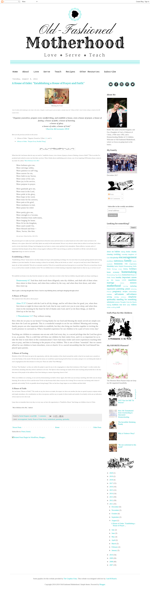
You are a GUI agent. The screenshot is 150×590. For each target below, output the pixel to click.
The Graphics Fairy (70, 579)
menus (122, 283)
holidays (132, 269)
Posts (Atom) (26, 431)
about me (110, 252)
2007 (111, 565)
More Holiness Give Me (32, 160)
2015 (111, 490)
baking (123, 252)
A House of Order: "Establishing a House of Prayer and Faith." (48, 83)
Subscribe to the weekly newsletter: (121, 206)
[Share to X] (58, 416)
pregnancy (117, 291)
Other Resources (89, 72)
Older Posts (97, 427)
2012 (111, 500)
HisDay (125, 269)
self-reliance (131, 294)
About (25, 72)
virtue (108, 307)
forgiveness (132, 264)
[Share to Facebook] (60, 416)
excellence (110, 261)
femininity (118, 264)
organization (111, 289)
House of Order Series (40, 419)
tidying (109, 305)
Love (36, 72)
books (128, 252)
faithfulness (118, 261)
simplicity (132, 297)
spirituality (66, 419)
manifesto (132, 280)
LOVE (124, 280)
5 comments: (42, 416)
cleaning (110, 254)
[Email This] (54, 416)
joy (108, 280)
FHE (126, 264)
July (113, 530)
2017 (111, 483)
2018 (111, 480)
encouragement (22, 419)
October (115, 514)
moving (125, 286)
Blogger (102, 584)
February (115, 547)
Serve (46, 72)
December (115, 507)
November (115, 510)
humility (118, 277)
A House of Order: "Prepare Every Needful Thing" (31, 141)
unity (128, 305)
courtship (124, 254)
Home (15, 72)
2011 (111, 504)
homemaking (129, 271)
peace (127, 289)
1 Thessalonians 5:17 (24, 316)
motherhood (51, 419)
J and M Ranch (111, 579)
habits (116, 266)
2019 (111, 476)
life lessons (115, 280)
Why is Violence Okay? (126, 433)
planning (133, 289)
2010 (111, 555)
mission (133, 283)
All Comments (115, 198)
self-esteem (119, 294)
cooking (117, 254)
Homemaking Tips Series (114, 275)
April (114, 540)
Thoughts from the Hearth (128, 302)
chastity (133, 252)
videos (133, 304)
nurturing (133, 286)
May (113, 537)
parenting (59, 419)
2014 (111, 493)
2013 (111, 497)
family (30, 419)
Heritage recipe (117, 269)
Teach (58, 72)
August (114, 520)
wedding (113, 307)
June (113, 533)
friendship (110, 266)
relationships (132, 291)
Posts (112, 194)
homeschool (126, 275)
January (114, 550)
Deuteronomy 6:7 (23, 280)
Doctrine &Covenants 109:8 (57, 129)
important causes (129, 277)
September (115, 517)
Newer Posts (17, 427)
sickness (123, 297)
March (114, 544)
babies (117, 251)
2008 (111, 562)
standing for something (126, 299)
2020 (111, 473)
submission (111, 302)
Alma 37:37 (21, 303)
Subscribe (110, 72)
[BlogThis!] (56, 416)
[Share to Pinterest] (62, 416)
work (118, 307)
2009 (111, 558)
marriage (110, 283)
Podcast (109, 291)
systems (117, 302)
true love (122, 305)
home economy (113, 272)
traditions (115, 305)
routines (109, 294)
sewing (116, 297)
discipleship (114, 257)
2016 (111, 487)
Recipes (70, 72)
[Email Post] (50, 416)
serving (109, 297)
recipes (125, 291)
